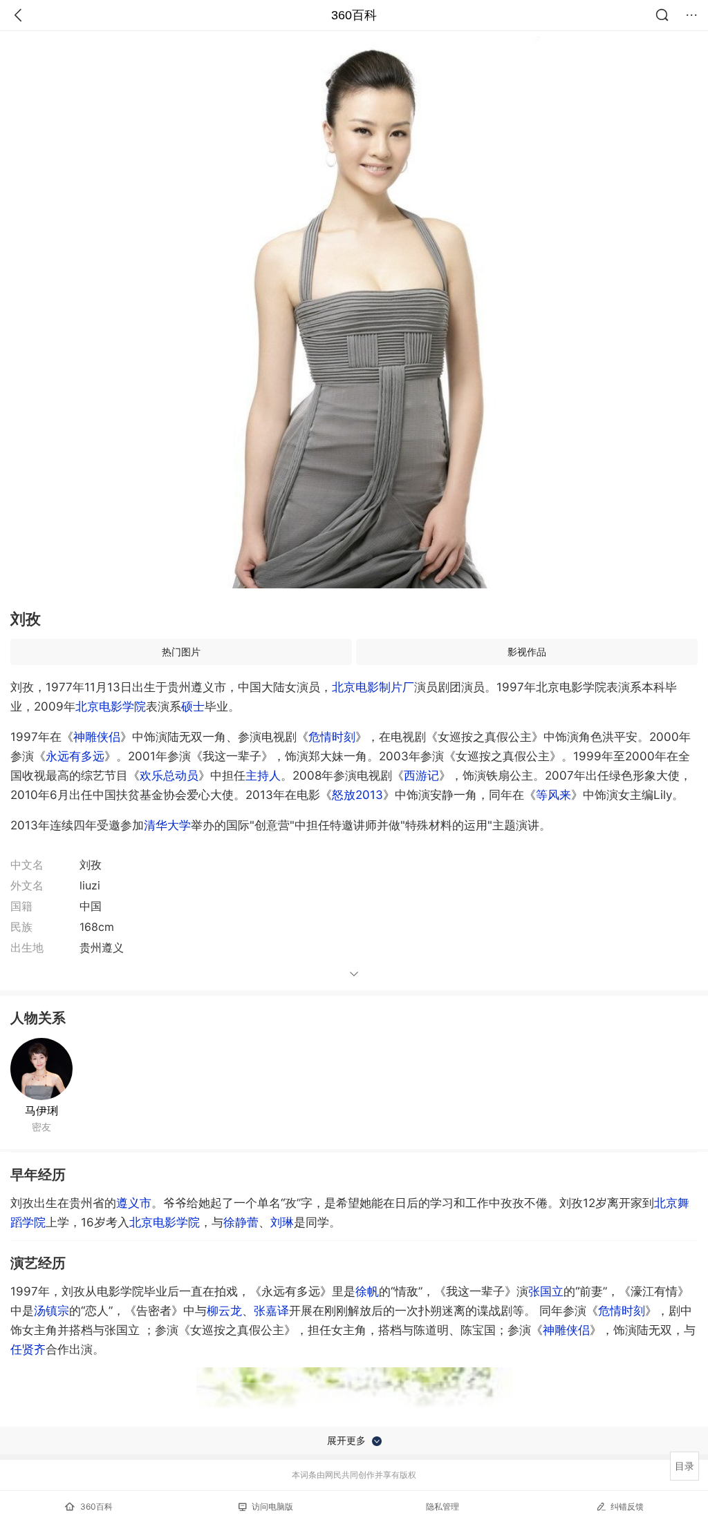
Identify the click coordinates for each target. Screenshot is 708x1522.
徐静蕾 (241, 1222)
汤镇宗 (51, 1311)
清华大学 (167, 825)
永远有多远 (75, 756)
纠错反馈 (627, 1506)
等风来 (553, 795)
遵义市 (133, 1203)
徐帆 (367, 1291)
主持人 (263, 775)
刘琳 (282, 1222)
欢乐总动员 (169, 775)
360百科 (354, 15)
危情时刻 (331, 737)
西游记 (421, 775)
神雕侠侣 (96, 737)
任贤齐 (28, 1349)
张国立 (545, 1291)
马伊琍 (41, 1110)
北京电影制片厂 (373, 687)
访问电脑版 (272, 1506)
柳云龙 (224, 1311)
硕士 (193, 706)
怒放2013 (357, 795)
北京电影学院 (110, 706)
